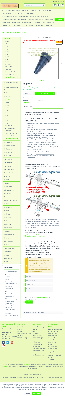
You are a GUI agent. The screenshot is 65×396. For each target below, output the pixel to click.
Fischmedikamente (9, 248)
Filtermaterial (8, 159)
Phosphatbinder (9, 234)
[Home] (2, 10)
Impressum (8, 286)
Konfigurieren (36, 393)
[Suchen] (43, 5)
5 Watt (7, 41)
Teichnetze (7, 214)
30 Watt (7, 54)
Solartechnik (8, 207)
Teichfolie (7, 262)
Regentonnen (8, 197)
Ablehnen (27, 393)
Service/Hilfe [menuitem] (59, 1)
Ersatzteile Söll (9, 74)
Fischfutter (7, 252)
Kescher (6, 210)
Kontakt (7, 279)
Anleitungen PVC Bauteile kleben (52, 348)
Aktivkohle (7, 176)
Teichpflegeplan (52, 336)
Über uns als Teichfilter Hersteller (11, 282)
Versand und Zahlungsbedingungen (11, 308)
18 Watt (7, 49)
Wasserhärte (8, 228)
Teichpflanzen (8, 245)
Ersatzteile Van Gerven (11, 72)
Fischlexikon (51, 359)
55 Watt (7, 59)
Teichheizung (8, 152)
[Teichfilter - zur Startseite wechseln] (10, 5)
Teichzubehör (8, 204)
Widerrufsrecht (9, 296)
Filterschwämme (9, 169)
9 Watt (7, 44)
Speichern (29, 302)
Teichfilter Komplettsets (11, 88)
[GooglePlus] (12, 343)
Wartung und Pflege (54, 331)
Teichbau (7, 255)
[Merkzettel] (54, 5)
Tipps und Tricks (52, 333)
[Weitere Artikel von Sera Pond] (59, 42)
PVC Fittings (7, 193)
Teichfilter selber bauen (11, 82)
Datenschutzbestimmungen (41, 297)
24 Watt (7, 51)
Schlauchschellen (9, 190)
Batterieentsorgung (11, 299)
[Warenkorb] (62, 5)
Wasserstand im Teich (10, 200)
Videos (50, 357)
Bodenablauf (8, 258)
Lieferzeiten (26, 102)
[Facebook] (4, 343)
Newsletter (8, 274)
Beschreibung (28, 106)
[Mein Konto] (58, 5)
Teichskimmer (8, 149)
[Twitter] (8, 343)
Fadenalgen (7, 231)
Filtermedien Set (9, 173)
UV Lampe (7, 38)
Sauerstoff (7, 238)
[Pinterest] (4, 346)
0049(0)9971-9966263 (7, 334)
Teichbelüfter (8, 156)
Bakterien (7, 221)
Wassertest (7, 224)
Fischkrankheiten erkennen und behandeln (53, 342)
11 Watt (7, 46)
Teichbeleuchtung (9, 145)
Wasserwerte (51, 338)
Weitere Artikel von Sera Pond (36, 237)
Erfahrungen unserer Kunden (54, 352)
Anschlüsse (7, 183)
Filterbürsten (8, 163)
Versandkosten (26, 364)
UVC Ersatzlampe (10, 67)
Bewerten (36, 97)
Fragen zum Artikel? (33, 235)
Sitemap (7, 277)
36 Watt (7, 57)
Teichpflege (7, 217)
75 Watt (7, 62)
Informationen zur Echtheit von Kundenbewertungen (11, 313)
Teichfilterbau (8, 180)
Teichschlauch (8, 187)
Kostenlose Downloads (54, 355)
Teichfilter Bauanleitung (55, 329)
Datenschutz (8, 294)
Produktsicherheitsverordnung (34, 312)
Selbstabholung (9, 289)
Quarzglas (8, 69)
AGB (6, 291)
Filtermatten (7, 166)
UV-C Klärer (8, 64)
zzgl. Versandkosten (32, 86)
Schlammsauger (9, 241)
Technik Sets (8, 142)
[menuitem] (34, 5)
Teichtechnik (8, 93)
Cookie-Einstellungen (11, 272)
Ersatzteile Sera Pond (11, 77)
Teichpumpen (8, 96)
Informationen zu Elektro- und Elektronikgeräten (10, 303)
